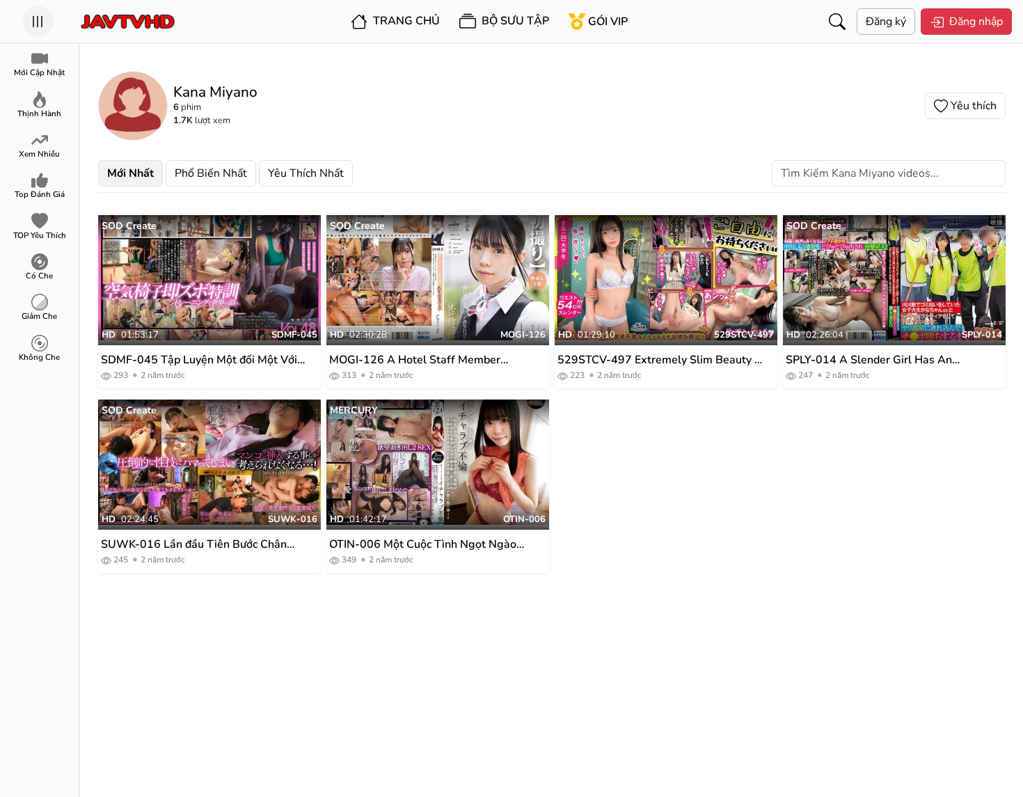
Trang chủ (405, 21)
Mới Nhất (130, 173)
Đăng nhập (976, 21)
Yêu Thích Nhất (306, 173)
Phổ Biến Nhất (211, 173)
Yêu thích (974, 105)
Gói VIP (608, 21)
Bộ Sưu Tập (514, 21)
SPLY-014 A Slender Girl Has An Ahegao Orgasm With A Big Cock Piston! (871, 360)
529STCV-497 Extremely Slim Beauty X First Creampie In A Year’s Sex (659, 360)
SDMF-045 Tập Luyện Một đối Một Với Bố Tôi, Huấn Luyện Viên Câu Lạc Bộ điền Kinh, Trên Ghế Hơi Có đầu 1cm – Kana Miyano (199, 360)
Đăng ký (886, 21)
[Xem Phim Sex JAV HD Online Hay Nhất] (128, 21)
